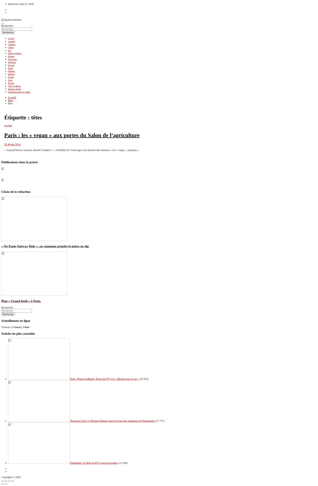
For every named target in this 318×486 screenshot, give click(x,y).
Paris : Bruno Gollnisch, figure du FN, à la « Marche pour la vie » (104, 379)
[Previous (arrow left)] (2, 484)
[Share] (6, 481)
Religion (11, 74)
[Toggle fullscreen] (9, 481)
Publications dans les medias (19, 92)
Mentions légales (14, 89)
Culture (11, 47)
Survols (11, 83)
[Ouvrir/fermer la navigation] (2, 23)
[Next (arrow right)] (6, 484)
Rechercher (7, 25)
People (10, 68)
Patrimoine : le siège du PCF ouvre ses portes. (94, 463)
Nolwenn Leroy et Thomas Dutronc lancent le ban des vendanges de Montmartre (112, 421)
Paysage (11, 65)
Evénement (12, 59)
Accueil (11, 38)
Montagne (12, 62)
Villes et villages (14, 86)
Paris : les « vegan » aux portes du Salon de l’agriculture (72, 135)
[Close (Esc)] (2, 481)
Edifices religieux (15, 53)
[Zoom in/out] (12, 481)
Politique (11, 71)
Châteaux (11, 44)
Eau (9, 50)
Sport (10, 80)
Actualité (11, 41)
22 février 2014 (12, 144)
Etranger (11, 56)
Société (11, 77)
